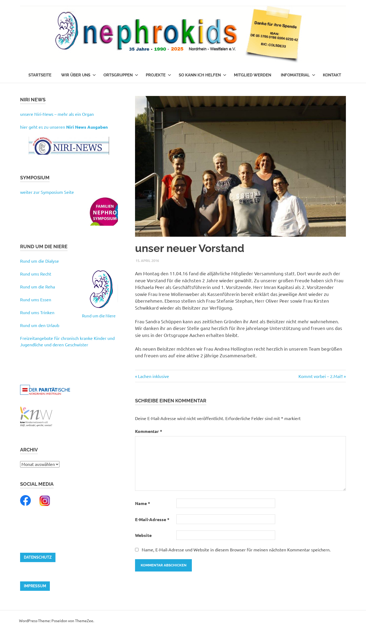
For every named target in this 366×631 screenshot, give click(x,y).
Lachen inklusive (153, 376)
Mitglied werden (252, 75)
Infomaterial (295, 75)
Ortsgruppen (118, 75)
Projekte (156, 75)
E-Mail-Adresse (152, 519)
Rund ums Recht (35, 273)
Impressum (35, 586)
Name (142, 503)
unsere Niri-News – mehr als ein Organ (57, 114)
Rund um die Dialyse (39, 260)
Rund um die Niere (98, 315)
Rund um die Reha (37, 286)
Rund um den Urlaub (39, 325)
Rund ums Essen (35, 299)
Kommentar (148, 431)
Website (143, 535)
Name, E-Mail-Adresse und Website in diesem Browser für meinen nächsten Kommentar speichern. (236, 549)
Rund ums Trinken (37, 312)
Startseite (39, 75)
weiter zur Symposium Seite (47, 192)
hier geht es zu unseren (64, 126)
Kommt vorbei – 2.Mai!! (320, 376)
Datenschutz (38, 557)
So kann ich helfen (200, 75)
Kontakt (332, 75)
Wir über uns (75, 75)
